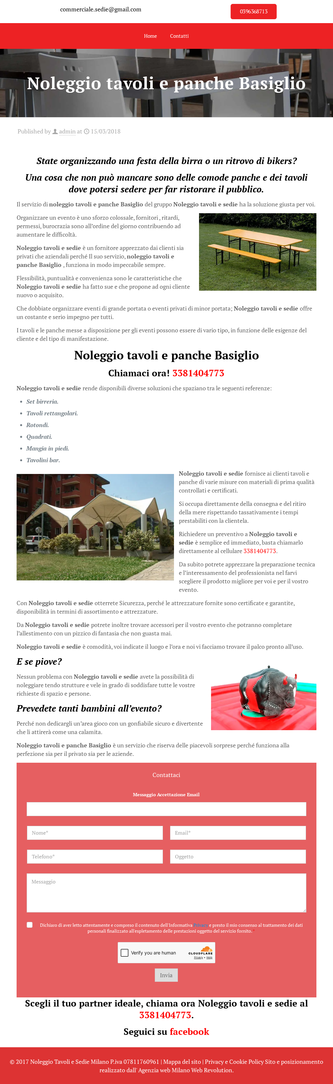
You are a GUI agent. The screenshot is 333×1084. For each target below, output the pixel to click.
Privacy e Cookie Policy (234, 1061)
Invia (166, 975)
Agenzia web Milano (164, 1070)
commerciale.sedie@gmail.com (100, 9)
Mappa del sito (182, 1061)
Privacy (200, 925)
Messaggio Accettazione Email (166, 794)
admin (67, 131)
